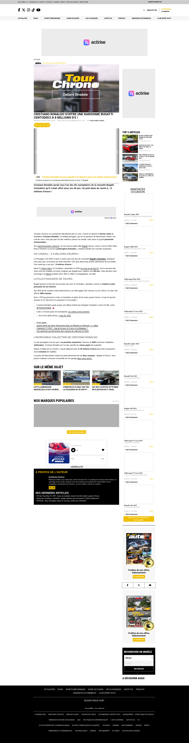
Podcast (121, 18)
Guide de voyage (84, 2)
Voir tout (115, 401)
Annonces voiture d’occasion (61, 720)
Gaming (93, 731)
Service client (72, 714)
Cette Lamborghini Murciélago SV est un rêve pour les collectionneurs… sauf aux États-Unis (47, 388)
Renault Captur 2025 (131, 214)
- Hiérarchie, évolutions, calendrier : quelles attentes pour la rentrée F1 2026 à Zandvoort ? (67, 498)
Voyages (106, 725)
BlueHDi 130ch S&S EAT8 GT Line (135, 249)
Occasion (96, 384)
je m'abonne (139, 577)
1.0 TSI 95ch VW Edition (132, 443)
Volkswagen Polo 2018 (132, 279)
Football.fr (49, 2)
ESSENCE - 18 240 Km (130, 349)
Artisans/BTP (104, 731)
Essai (36, 18)
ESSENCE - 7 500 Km (130, 446)
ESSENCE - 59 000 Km (130, 285)
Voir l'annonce (131, 223)
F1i (27, 2)
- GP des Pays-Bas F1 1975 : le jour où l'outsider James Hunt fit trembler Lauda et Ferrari (67, 496)
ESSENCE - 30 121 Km (130, 511)
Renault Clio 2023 (130, 376)
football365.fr (33, 2)
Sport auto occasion (72, 2)
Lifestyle (108, 18)
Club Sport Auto (164, 18)
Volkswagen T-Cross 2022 (133, 311)
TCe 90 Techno (129, 346)
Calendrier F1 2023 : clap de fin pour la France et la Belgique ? (62, 328)
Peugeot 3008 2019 (131, 247)
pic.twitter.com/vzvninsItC (79, 312)
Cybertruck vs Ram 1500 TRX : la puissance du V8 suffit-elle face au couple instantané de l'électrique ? (76, 388)
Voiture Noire (46, 268)
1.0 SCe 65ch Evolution (132, 378)
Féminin (116, 725)
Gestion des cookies (131, 731)
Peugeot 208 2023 (130, 408)
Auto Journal (22, 2)
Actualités (22, 18)
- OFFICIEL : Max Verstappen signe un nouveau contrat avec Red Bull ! (60, 501)
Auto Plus (130, 720)
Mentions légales (56, 714)
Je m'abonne (166, 10)
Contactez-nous (88, 714)
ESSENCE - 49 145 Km (130, 382)
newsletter (152, 10)
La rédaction (40, 714)
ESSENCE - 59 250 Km (130, 479)
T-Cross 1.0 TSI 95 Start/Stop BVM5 (135, 313)
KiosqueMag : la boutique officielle (138, 714)
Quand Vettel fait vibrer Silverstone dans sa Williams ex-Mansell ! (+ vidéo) (67, 326)
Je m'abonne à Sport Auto (109, 714)
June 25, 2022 (65, 316)
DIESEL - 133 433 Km (130, 252)
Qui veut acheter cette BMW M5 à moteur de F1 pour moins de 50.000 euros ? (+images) (105, 388)
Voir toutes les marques (76, 432)
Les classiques (92, 18)
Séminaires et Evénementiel (60, 731)
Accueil (37, 59)
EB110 (48, 274)
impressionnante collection (48, 246)
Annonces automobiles (141, 18)
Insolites (38, 384)
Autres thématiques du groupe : (86, 725)
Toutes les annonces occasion (139, 519)
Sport (147, 725)
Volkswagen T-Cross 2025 (133, 441)
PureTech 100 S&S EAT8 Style (134, 410)
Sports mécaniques (52, 18)
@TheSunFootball (44, 308)
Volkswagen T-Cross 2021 (133, 473)
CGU (78, 720)
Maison (139, 725)
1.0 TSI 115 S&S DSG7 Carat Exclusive (136, 281)
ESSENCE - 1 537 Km (130, 220)
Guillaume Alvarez (97, 120)
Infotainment (127, 725)
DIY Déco (116, 731)
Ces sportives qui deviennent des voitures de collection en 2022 (63, 331)
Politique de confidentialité (95, 720)
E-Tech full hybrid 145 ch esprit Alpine (138, 216)
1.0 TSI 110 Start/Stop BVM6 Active (135, 475)
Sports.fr (42, 2)
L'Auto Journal (117, 720)
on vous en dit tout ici (89, 268)
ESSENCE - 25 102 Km (130, 317)
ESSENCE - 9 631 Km (130, 414)
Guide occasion (73, 18)
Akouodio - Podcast (59, 2)
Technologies (81, 731)
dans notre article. (84, 358)
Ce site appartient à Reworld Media (54, 725)
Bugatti (85, 246)
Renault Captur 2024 (131, 344)
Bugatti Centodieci (98, 259)
